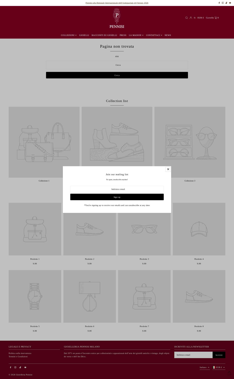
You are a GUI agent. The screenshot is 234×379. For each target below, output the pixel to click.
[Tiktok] (226, 3)
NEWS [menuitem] (168, 35)
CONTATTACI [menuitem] (153, 35)
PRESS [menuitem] (123, 35)
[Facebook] (219, 3)
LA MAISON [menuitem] (135, 35)
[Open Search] (187, 18)
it (194, 18)
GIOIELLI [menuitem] (84, 35)
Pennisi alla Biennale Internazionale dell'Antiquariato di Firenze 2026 (117, 3)
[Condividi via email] (230, 3)
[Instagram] (223, 3)
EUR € (201, 18)
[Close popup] (168, 169)
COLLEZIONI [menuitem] (67, 35)
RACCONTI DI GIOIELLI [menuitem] (104, 35)
